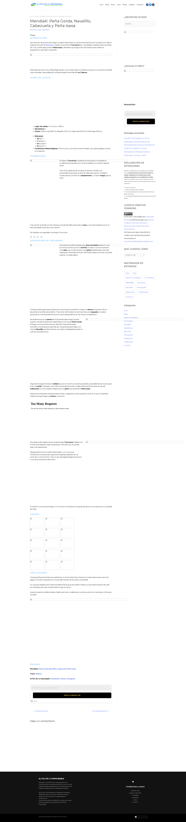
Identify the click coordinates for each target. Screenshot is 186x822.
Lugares (132, 5)
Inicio (101, 5)
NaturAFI (129, 287)
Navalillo (52, 669)
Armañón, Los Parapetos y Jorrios (136, 138)
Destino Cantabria (133, 278)
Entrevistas (149, 278)
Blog (107, 5)
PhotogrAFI (141, 287)
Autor (113, 5)
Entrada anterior (40, 711)
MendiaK (45, 30)
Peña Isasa (71, 669)
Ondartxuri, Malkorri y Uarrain (135, 148)
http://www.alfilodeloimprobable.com (138, 241)
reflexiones (130, 292)
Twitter (63, 679)
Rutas (125, 5)
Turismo (129, 297)
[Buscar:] (140, 24)
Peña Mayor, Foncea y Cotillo (135, 155)
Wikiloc (39, 674)
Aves (127, 273)
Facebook (55, 679)
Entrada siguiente (101, 711)
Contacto (140, 5)
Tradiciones (143, 292)
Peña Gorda (44, 669)
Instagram (71, 679)
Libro (119, 5)
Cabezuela (61, 669)
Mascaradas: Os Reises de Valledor (137, 152)
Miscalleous (141, 283)
